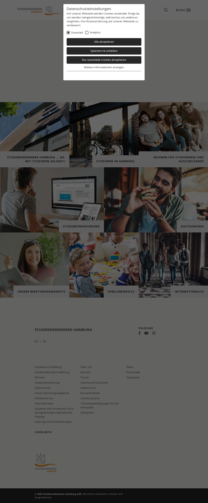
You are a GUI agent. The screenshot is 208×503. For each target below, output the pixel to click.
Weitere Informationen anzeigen (104, 67)
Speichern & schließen (104, 51)
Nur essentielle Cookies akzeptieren (104, 60)
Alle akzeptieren (104, 41)
